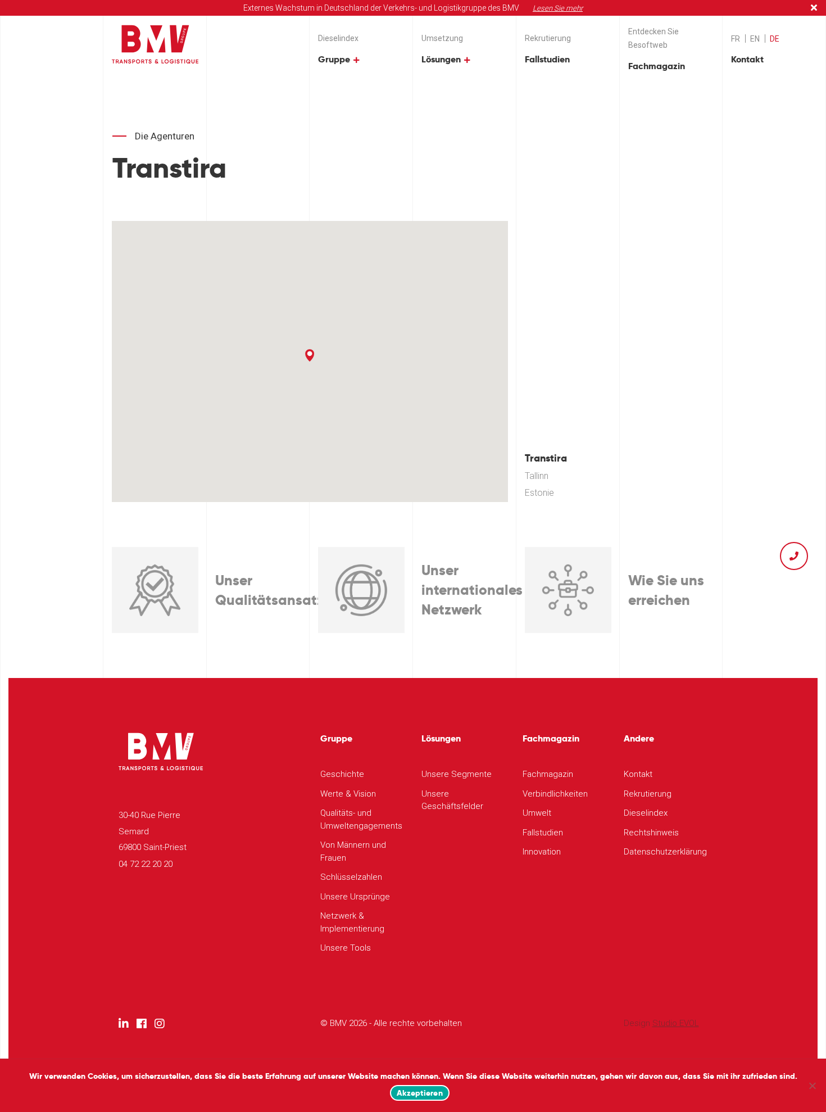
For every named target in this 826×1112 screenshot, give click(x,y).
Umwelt (537, 813)
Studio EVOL (675, 1023)
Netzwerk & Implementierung (352, 922)
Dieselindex (338, 38)
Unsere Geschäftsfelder (452, 800)
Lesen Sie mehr (558, 8)
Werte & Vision (348, 794)
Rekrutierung (548, 38)
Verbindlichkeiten (555, 794)
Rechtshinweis (651, 833)
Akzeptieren (420, 1093)
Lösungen (441, 59)
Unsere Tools (345, 948)
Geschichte (342, 774)
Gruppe (334, 59)
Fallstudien (547, 59)
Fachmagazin (656, 66)
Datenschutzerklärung (665, 852)
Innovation (542, 852)
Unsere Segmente (456, 774)
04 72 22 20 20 (146, 864)
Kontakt (747, 59)
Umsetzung (442, 38)
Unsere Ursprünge (355, 897)
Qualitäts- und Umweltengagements (361, 819)
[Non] (812, 1085)
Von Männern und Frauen (353, 851)
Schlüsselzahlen (351, 877)
